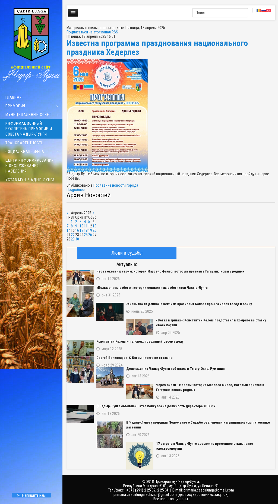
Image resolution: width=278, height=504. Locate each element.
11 (86, 226)
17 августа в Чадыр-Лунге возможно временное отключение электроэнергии (204, 446)
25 (86, 235)
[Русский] (263, 10)
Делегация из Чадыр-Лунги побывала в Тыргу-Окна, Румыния (175, 369)
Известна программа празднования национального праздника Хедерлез (157, 47)
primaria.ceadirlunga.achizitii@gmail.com (145, 494)
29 (73, 239)
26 (90, 235)
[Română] (259, 10)
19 (90, 230)
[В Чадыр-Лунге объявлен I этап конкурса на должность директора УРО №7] (80, 414)
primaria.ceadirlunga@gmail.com (209, 490)
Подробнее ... (77, 189)
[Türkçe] (268, 10)
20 (94, 230)
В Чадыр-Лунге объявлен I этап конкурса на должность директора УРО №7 (155, 406)
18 (86, 230)
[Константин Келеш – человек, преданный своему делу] (80, 348)
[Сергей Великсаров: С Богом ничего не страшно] (80, 369)
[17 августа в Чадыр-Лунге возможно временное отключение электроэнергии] (139, 455)
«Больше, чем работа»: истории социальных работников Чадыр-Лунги (152, 288)
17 (81, 230)
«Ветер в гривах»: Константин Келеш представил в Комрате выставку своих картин (211, 322)
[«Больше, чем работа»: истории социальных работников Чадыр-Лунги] (80, 301)
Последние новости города (115, 185)
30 (77, 239)
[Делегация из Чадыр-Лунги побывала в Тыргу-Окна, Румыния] (110, 377)
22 (73, 235)
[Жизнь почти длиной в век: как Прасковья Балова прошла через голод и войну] (110, 312)
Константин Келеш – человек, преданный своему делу (140, 341)
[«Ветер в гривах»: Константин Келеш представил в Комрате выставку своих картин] (139, 327)
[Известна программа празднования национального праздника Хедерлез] (171, 115)
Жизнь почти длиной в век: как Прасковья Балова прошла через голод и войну (189, 304)
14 (68, 230)
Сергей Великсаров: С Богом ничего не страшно (134, 358)
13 (94, 226)
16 (77, 230)
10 (81, 226)
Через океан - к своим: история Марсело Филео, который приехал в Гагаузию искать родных (170, 271)
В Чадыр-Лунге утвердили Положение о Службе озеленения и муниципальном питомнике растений (198, 424)
